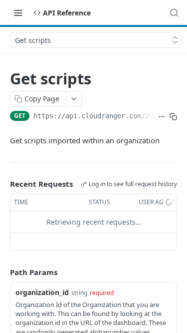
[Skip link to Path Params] (3, 272)
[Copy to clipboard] (173, 117)
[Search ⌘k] (174, 12)
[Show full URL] (162, 117)
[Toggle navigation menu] (18, 12)
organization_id (42, 292)
